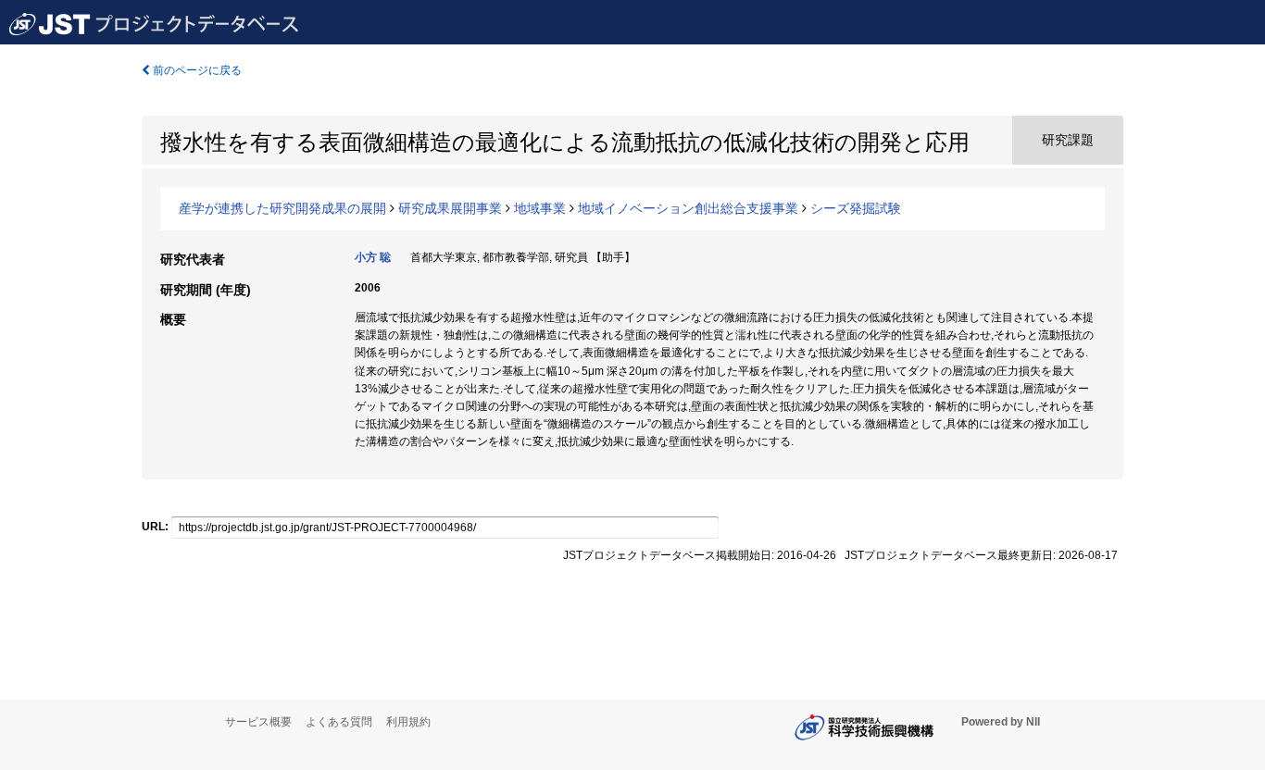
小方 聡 (373, 257)
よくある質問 (339, 721)
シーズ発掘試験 (855, 208)
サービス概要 (258, 721)
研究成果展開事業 (450, 208)
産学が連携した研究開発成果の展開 (282, 208)
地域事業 (540, 208)
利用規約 (408, 721)
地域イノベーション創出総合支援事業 (688, 208)
